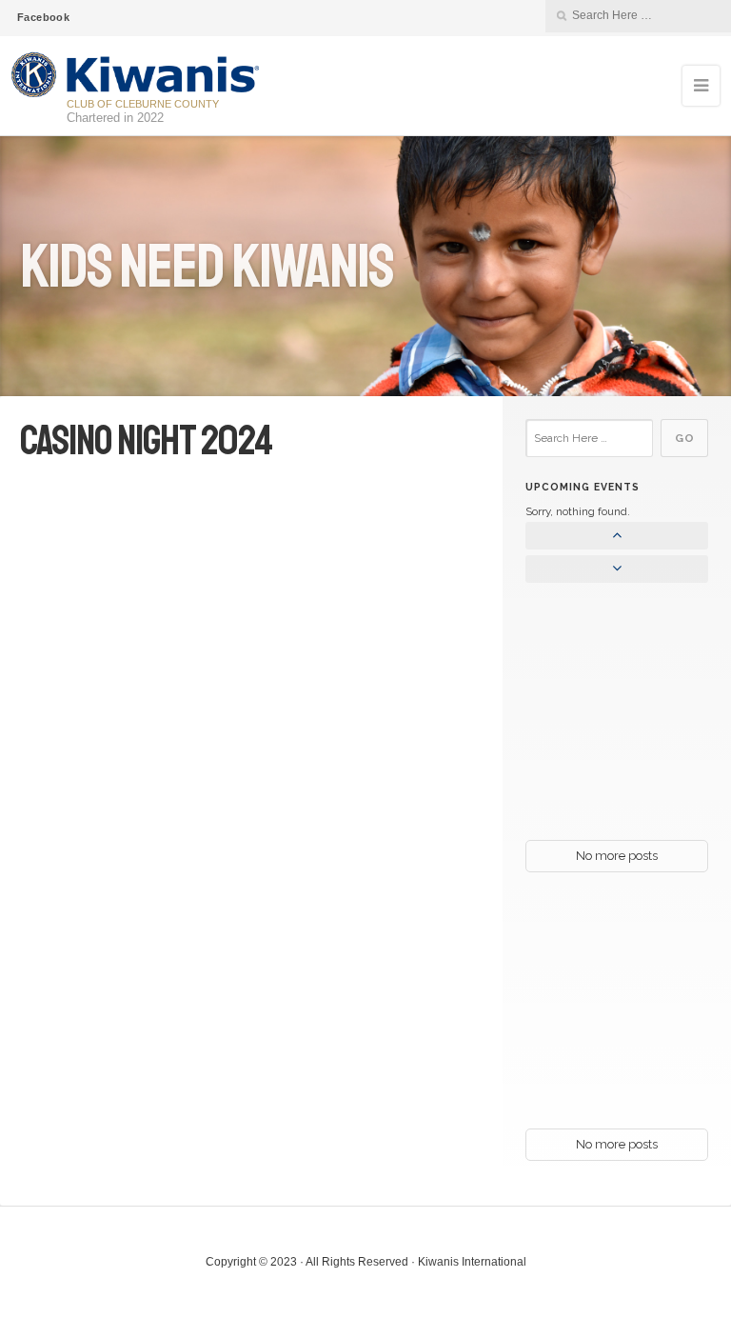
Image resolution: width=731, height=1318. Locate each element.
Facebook (43, 17)
